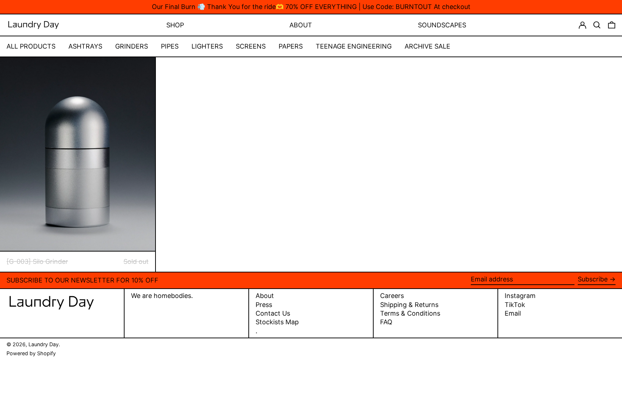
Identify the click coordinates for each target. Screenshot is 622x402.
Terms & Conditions (410, 313)
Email (513, 313)
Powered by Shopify (31, 353)
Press (264, 304)
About (265, 295)
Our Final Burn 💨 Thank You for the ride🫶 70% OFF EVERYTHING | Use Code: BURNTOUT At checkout (311, 6)
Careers (392, 295)
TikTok (515, 304)
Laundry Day (43, 344)
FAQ (386, 322)
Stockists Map (277, 322)
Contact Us (273, 313)
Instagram (520, 295)
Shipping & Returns (409, 304)
